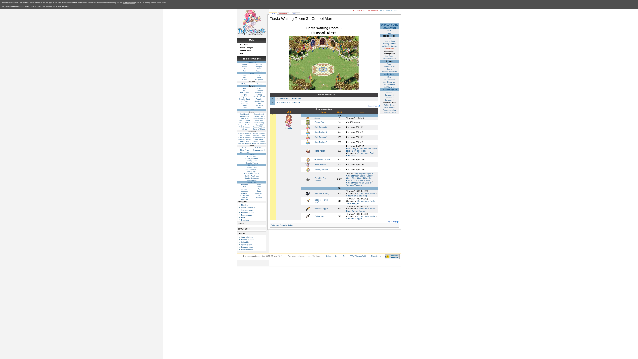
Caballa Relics (389, 28)
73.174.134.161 (359, 10)
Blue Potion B (321, 132)
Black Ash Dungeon (259, 143)
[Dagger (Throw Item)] (308, 201)
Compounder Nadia (366, 193)
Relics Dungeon (389, 90)
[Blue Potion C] (308, 142)
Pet (259, 189)
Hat (244, 187)
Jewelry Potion (321, 169)
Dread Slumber (389, 107)
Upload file (245, 242)
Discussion (283, 13)
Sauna (389, 69)
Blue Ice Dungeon (244, 143)
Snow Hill (259, 125)
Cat (244, 71)
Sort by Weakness (252, 176)
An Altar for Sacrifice (389, 46)
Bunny (244, 64)
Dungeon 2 (389, 95)
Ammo (317, 118)
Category (275, 225)
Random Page (245, 50)
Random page (246, 215)
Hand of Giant (389, 41)
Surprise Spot (244, 99)
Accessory (244, 189)
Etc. (259, 75)
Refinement (244, 92)
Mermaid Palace (259, 118)
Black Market (389, 49)
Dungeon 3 (389, 97)
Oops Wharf (244, 118)
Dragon (259, 66)
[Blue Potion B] (308, 132)
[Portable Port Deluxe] (308, 179)
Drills (259, 77)
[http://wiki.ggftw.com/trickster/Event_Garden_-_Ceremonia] (323, 85)
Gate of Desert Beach (356, 176)
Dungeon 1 (389, 92)
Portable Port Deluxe (320, 179)
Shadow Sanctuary (389, 71)
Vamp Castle (244, 141)
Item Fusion (244, 101)
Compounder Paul (365, 153)
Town (389, 64)
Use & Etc (244, 197)
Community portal (248, 207)
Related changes (247, 239)
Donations (245, 220)
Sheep (244, 66)
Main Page (245, 205)
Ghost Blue (259, 120)
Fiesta (259, 103)
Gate (389, 33)
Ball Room (389, 56)
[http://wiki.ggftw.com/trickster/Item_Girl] (323, 66)
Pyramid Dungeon (244, 133)
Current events (247, 210)
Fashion (259, 197)
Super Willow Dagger (356, 211)
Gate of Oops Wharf (355, 183)
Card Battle (259, 105)
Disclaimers (376, 256)
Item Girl (288, 128)
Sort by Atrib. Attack (251, 174)
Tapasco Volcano (259, 127)
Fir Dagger (319, 216)
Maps (252, 110)
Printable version (247, 247)
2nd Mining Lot (389, 87)
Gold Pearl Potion (322, 159)
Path (389, 31)
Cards (244, 79)
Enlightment (244, 97)
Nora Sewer (259, 139)
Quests (252, 154)
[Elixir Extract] (308, 164)
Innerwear (244, 191)
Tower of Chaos (259, 129)
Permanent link (247, 249)
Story (245, 88)
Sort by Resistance (252, 178)
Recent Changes (246, 48)
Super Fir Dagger (354, 219)
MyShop (244, 84)
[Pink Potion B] (308, 127)
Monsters (251, 165)
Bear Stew (351, 155)
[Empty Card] (308, 122)
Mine (389, 77)
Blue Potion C (321, 142)
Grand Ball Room (389, 59)
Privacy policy (332, 256)
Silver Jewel (244, 150)
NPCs (259, 88)
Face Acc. (259, 193)
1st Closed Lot (389, 79)
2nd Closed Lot (389, 82)
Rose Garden (244, 123)
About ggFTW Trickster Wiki (354, 256)
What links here (247, 237)
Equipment (259, 79)
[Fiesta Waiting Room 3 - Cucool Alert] (324, 63)
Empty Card (320, 122)
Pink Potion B (321, 127)
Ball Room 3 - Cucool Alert (288, 103)
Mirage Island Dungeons (244, 139)
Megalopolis (244, 116)
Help (241, 53)
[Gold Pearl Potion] (308, 159)
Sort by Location (251, 159)
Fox (244, 69)
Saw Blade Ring (322, 193)
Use (244, 75)
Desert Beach (259, 114)
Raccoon (259, 71)
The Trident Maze (389, 112)
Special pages (246, 244)
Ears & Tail (244, 195)
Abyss (244, 129)
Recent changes (247, 212)
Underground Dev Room (244, 125)
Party (245, 105)
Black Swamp (259, 123)
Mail (259, 108)
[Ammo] (307, 118)
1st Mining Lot (389, 84)
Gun (259, 184)
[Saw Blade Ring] (308, 193)
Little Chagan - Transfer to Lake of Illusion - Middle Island (361, 149)
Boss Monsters (251, 180)
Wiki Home (244, 45)
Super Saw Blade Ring (356, 196)
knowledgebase (129, 2)
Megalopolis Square (364, 173)
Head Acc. (244, 193)
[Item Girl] (288, 120)
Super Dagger (352, 203)
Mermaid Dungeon (259, 137)
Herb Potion (320, 151)
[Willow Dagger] (308, 208)
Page (273, 13)
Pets (244, 77)
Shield (259, 187)
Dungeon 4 (389, 100)
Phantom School (259, 135)
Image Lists (251, 182)
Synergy (259, 95)
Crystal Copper (244, 148)
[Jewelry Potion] (308, 169)
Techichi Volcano (244, 127)
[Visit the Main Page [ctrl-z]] (251, 22)
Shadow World (259, 97)
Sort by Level (252, 161)
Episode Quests (252, 163)
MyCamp (244, 200)
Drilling (244, 90)
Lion (259, 69)
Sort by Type (252, 156)
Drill (259, 195)
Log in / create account (388, 10)
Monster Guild (389, 66)
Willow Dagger (321, 209)
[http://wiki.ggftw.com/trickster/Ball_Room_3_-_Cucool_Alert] (323, 48)
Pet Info (244, 103)
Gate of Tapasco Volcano (358, 184)
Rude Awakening (389, 110)
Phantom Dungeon (244, 137)
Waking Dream (389, 105)
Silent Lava (244, 152)
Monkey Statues (389, 44)
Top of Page (373, 106)
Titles (245, 108)
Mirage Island (244, 120)
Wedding (259, 99)
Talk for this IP (373, 10)
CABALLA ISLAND (389, 25)
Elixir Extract (320, 164)
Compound (259, 90)
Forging (244, 95)
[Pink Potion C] (308, 137)
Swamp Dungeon (259, 141)
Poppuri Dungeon (259, 133)
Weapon (244, 184)
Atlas (389, 39)
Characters (252, 62)
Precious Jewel (259, 150)
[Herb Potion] (307, 151)
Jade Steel (389, 74)
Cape (259, 191)
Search (241, 224)
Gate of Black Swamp (362, 180)
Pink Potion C (321, 137)
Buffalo (259, 64)
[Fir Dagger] (308, 216)
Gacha (259, 84)
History (295, 13)
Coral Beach (244, 114)
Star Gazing (259, 101)
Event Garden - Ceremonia (289, 99)
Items (252, 73)
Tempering (259, 92)
